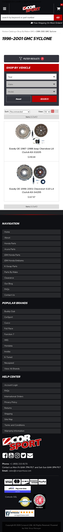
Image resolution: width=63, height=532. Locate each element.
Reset (18, 99)
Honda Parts (10, 243)
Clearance (9, 277)
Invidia (7, 351)
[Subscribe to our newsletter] (30, 456)
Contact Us (9, 295)
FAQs (6, 289)
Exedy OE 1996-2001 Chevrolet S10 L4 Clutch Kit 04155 (31, 190)
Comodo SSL (11, 497)
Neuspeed (9, 363)
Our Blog (8, 283)
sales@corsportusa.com (20, 470)
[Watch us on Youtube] (11, 456)
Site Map (8, 419)
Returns (8, 408)
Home (7, 232)
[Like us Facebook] (4, 456)
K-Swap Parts (10, 266)
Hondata (8, 345)
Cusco (7, 323)
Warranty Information (14, 430)
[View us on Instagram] (17, 456)
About (7, 237)
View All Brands (12, 368)
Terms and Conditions (14, 425)
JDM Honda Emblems (14, 260)
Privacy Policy (10, 402)
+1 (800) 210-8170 (18, 463)
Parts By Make (11, 272)
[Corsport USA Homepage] (31, 8)
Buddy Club (9, 311)
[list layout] (56, 112)
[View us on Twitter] (23, 456)
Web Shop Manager (32, 528)
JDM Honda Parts (12, 255)
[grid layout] (52, 112)
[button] (31, 18)
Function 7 (9, 334)
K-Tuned (8, 357)
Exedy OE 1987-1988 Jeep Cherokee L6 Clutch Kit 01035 (31, 150)
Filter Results (33, 58)
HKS (6, 340)
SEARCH (44, 99)
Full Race (8, 328)
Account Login (11, 385)
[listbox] (31, 77)
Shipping (8, 413)
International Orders (13, 396)
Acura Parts (9, 249)
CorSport (8, 317)
